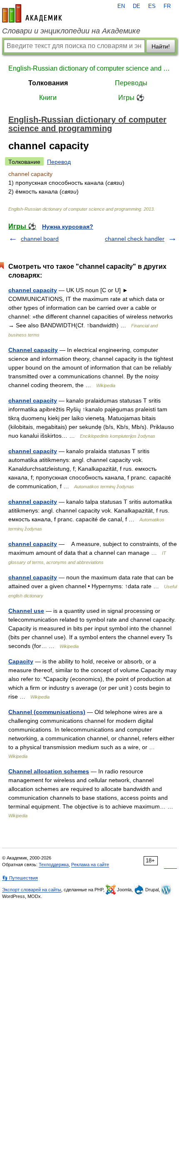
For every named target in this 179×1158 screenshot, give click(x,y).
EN (121, 6)
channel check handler (134, 238)
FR (167, 6)
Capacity (20, 661)
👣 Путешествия (20, 877)
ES (152, 6)
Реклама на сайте (90, 864)
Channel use (26, 610)
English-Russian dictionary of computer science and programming (89, 68)
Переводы (131, 83)
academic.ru (32, 13)
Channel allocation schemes (48, 771)
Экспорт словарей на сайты (31, 889)
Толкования (48, 83)
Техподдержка (54, 864)
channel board (40, 238)
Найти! (161, 46)
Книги (48, 97)
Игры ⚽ (131, 97)
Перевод (59, 161)
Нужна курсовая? (67, 226)
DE (136, 6)
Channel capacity (33, 350)
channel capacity (32, 290)
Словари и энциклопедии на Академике (71, 31)
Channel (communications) (46, 712)
